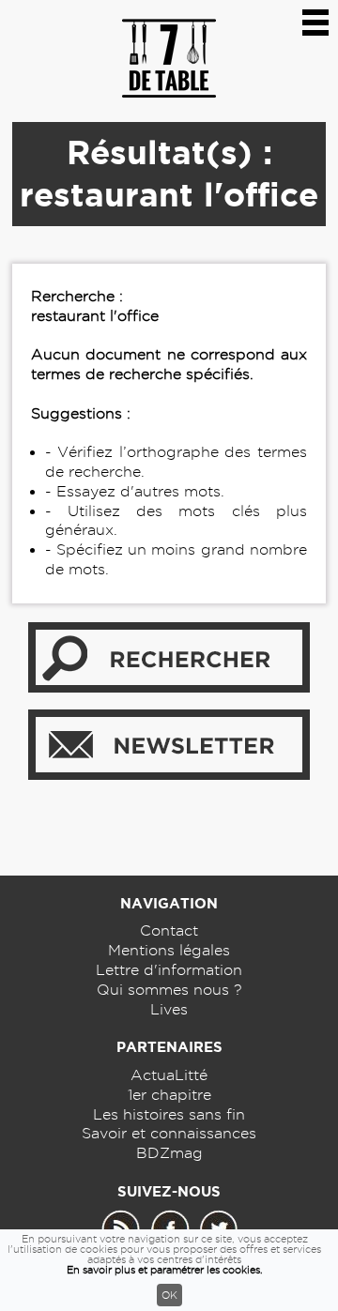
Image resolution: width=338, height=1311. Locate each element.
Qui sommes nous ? (169, 990)
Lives (169, 1009)
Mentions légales (169, 950)
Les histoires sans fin (169, 1114)
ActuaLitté (169, 1075)
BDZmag (169, 1153)
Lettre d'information (169, 970)
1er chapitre (169, 1095)
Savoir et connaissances (169, 1133)
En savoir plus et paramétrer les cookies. (165, 1269)
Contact (169, 930)
